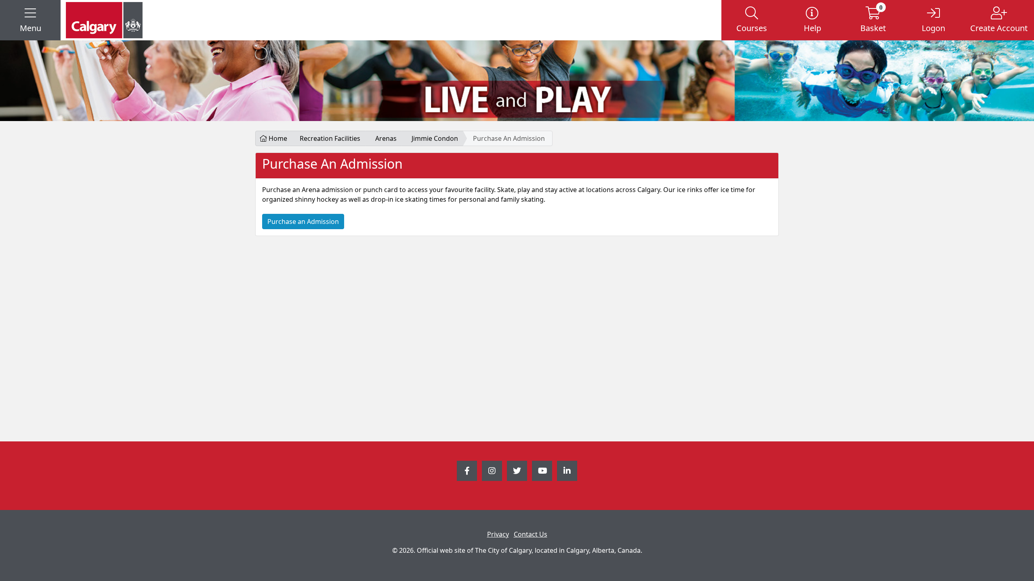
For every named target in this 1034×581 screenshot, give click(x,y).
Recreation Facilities (330, 138)
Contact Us (530, 534)
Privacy (498, 534)
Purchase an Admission (303, 221)
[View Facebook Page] (467, 471)
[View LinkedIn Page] (567, 471)
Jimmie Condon (435, 138)
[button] (30, 20)
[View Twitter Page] (517, 471)
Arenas (386, 138)
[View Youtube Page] (542, 471)
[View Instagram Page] (492, 471)
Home (277, 138)
